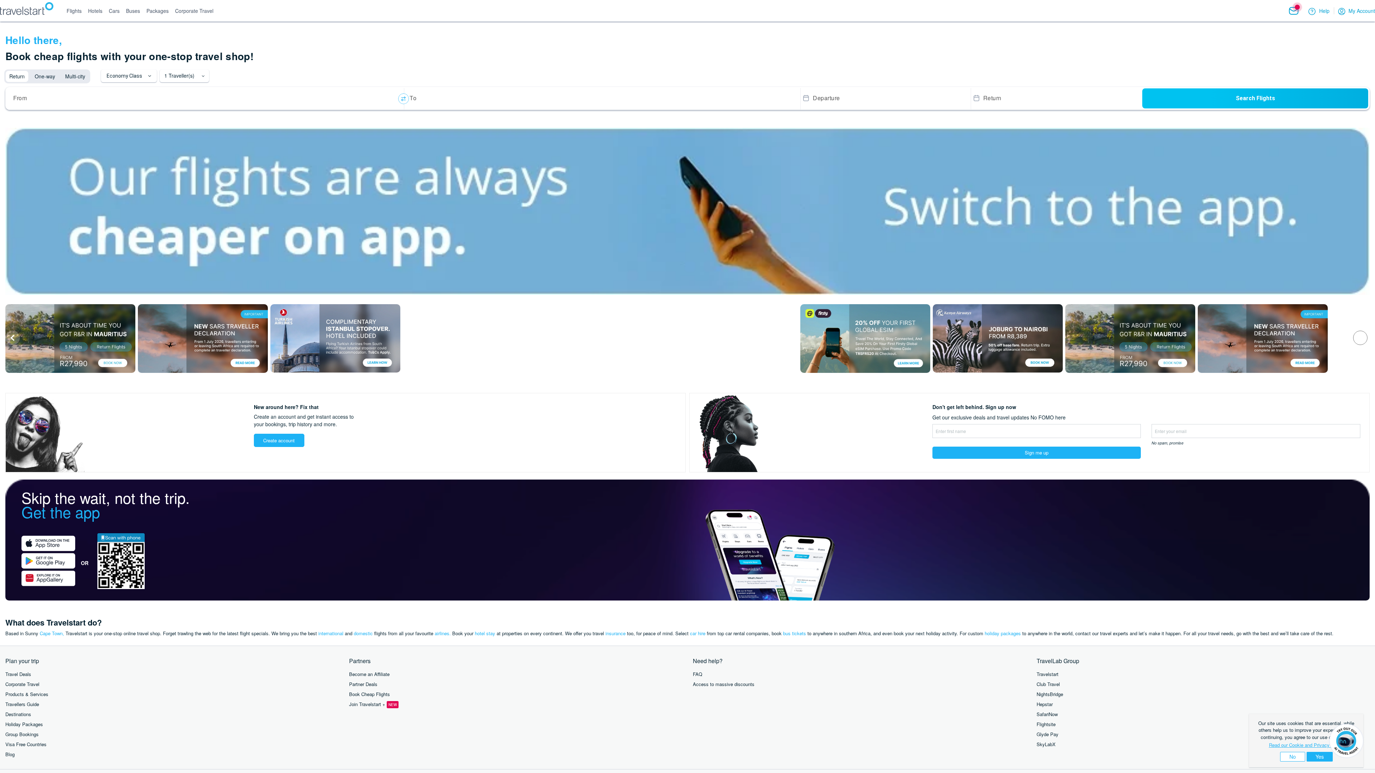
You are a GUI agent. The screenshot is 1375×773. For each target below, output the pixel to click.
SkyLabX (1046, 744)
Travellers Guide (22, 704)
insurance (616, 633)
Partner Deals (363, 684)
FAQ (697, 674)
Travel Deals (18, 674)
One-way (45, 76)
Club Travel (1048, 684)
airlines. (443, 633)
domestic (363, 633)
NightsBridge (1050, 694)
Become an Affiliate (369, 674)
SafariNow (1047, 714)
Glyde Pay (1047, 734)
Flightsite (1046, 724)
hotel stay (485, 633)
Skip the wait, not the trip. (105, 504)
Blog (10, 754)
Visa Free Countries (26, 744)
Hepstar (1045, 704)
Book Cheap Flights (369, 694)
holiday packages (1003, 633)
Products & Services (26, 694)
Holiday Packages (24, 724)
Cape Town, (52, 633)
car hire (697, 633)
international (330, 633)
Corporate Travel (22, 684)
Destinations (18, 714)
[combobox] (206, 99)
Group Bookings (22, 734)
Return (17, 76)
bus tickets (794, 633)
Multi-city (75, 76)
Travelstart (1047, 674)
